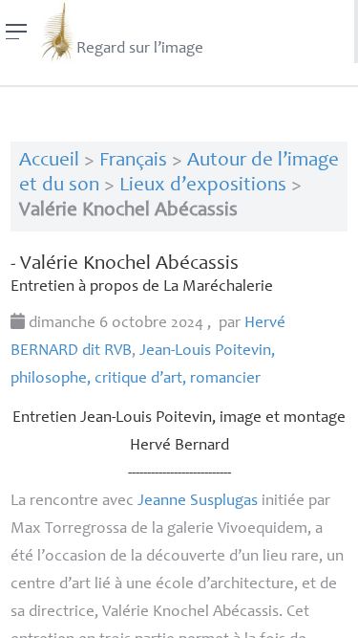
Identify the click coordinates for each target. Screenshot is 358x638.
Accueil (49, 161)
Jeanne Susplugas (197, 502)
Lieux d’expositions (202, 186)
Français (133, 161)
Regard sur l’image (139, 49)
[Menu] (17, 31)
